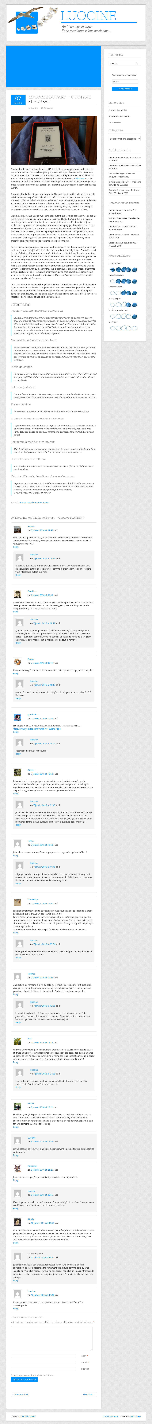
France (23, 502)
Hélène (31, 841)
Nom (83, 1355)
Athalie (31, 1219)
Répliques (80, 178)
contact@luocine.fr (27, 1416)
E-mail (84, 1362)
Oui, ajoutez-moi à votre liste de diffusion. (34, 1375)
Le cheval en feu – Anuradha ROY (124, 157)
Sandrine (32, 591)
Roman (46, 502)
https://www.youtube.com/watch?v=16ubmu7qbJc (37, 728)
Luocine (34, 554)
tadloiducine (114, 218)
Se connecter (115, 122)
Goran (31, 659)
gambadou (33, 714)
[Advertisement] (53, 66)
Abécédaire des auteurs (119, 116)
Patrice (31, 526)
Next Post (89, 1394)
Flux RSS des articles (118, 110)
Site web (85, 1368)
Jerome (31, 973)
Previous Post (20, 1394)
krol (29, 1038)
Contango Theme (110, 1416)
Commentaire (82, 1328)
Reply (16, 546)
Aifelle (31, 770)
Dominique (33, 899)
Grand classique (34, 502)
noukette (32, 1165)
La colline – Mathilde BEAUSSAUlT (123, 165)
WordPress (136, 1416)
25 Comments (47, 108)
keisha (31, 1103)
